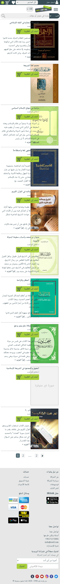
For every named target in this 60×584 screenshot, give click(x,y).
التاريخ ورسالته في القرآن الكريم (25, 192)
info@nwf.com (52, 542)
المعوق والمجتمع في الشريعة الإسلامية (22, 368)
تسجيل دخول (50, 2)
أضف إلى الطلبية (31, 31)
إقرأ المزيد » (30, 57)
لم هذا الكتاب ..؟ (32, 410)
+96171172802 (52, 539)
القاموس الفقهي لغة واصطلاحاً (26, 150)
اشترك (22, 566)
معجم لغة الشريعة (31, 66)
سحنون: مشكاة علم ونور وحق (26, 326)
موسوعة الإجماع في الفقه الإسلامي (24, 23)
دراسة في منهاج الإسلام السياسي (25, 108)
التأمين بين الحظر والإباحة (28, 280)
